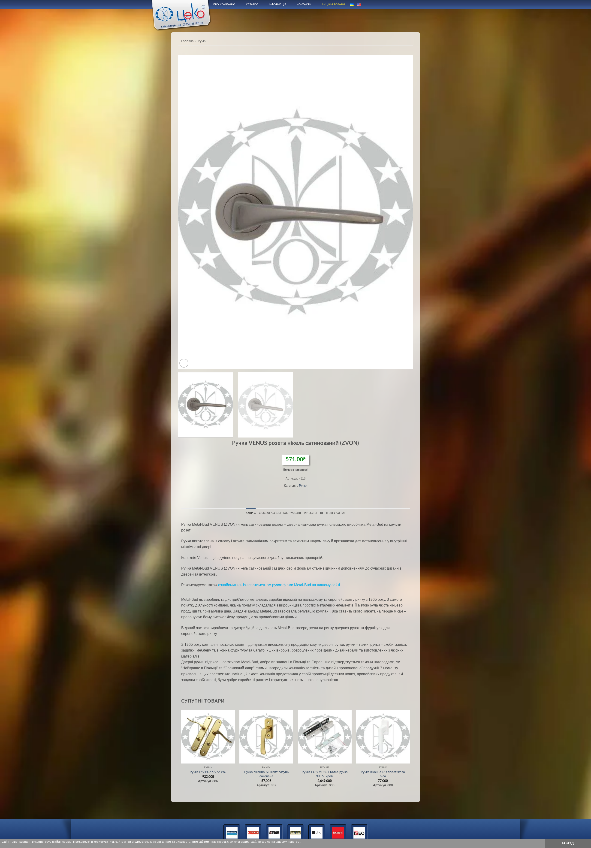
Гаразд (568, 843)
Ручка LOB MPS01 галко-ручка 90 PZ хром (325, 774)
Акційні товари (333, 4)
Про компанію (224, 4)
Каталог (252, 4)
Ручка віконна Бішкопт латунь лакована (266, 774)
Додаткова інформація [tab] (280, 513)
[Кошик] (412, 4)
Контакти (304, 4)
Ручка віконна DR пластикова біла (383, 774)
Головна (187, 41)
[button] (183, 363)
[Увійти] (397, 4)
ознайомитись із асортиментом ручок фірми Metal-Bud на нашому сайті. (279, 585)
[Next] (402, 211)
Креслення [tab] (313, 513)
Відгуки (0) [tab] (335, 513)
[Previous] (188, 211)
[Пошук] (386, 4)
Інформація (277, 4)
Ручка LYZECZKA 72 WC (208, 772)
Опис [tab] (251, 513)
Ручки (202, 41)
